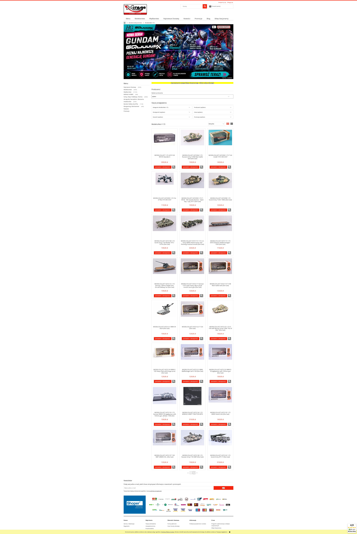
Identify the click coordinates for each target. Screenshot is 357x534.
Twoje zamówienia (151, 524)
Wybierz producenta (157, 93)
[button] (173, 167)
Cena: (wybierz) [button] (198, 112)
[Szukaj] (205, 6)
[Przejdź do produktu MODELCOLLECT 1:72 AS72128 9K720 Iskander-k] (164, 141)
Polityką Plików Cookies (167, 532)
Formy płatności (172, 524)
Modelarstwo (128, 89)
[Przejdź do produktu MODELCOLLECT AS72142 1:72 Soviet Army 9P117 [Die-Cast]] (220, 441)
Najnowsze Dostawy (130, 87)
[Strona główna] (135, 9)
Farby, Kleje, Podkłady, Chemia (133, 97)
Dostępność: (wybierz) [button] (159, 112)
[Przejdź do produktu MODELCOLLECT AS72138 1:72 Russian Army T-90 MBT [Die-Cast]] (192, 441)
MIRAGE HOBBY (128, 94)
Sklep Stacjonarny (216, 528)
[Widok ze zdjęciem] (227, 123)
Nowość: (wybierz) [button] (158, 117)
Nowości (126, 109)
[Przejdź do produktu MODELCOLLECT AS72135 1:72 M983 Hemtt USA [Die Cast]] (220, 398)
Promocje (126, 111)
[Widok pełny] (231, 123)
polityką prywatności (156, 491)
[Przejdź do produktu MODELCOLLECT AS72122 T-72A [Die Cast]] (192, 312)
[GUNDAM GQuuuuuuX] (178, 51)
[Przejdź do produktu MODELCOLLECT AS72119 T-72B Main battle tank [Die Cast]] (220, 270)
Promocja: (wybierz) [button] (199, 117)
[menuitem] (128, 18)
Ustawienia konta (150, 526)
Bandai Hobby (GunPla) (131, 104)
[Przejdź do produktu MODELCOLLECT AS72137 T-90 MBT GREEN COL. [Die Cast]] (164, 441)
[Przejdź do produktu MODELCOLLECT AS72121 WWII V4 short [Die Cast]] (164, 312)
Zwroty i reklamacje (129, 524)
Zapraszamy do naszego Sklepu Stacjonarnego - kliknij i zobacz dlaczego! (192, 83)
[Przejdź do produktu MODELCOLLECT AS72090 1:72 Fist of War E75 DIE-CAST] (164, 184)
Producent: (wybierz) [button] (200, 107)
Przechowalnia (150, 528)
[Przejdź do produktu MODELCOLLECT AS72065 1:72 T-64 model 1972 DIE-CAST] (220, 141)
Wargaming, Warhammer (131, 106)
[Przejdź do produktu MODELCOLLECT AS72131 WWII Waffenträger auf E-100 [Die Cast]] (192, 355)
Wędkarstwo (127, 92)
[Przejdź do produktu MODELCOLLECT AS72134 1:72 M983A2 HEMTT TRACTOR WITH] (192, 398)
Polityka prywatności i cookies (197, 524)
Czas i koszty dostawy (174, 526)
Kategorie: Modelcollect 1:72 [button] (160, 107)
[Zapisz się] (223, 488)
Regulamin (127, 526)
